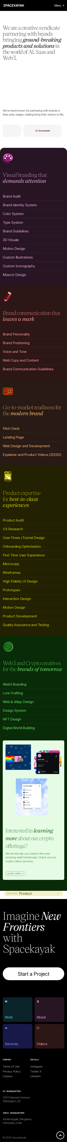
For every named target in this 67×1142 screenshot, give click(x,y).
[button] (58, 5)
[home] (13, 5)
